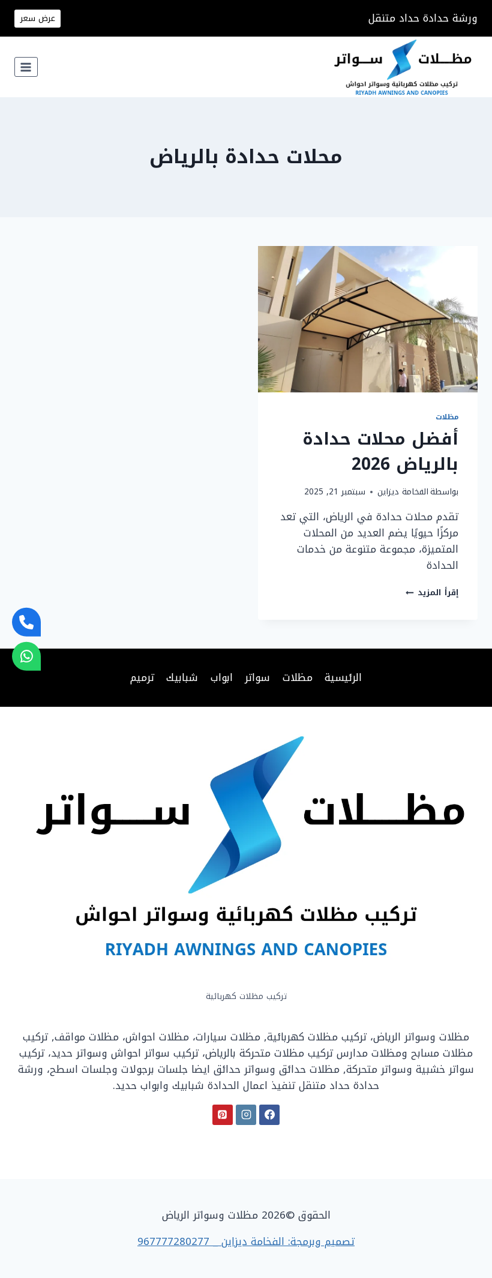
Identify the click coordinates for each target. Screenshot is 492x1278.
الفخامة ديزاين (402, 491)
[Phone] (26, 622)
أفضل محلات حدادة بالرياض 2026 (380, 451)
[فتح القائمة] (26, 67)
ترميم (142, 677)
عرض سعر (37, 18)
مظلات (447, 417)
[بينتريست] (222, 1115)
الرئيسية (343, 677)
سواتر (257, 677)
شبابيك (182, 677)
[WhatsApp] (26, 655)
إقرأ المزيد (432, 592)
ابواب (222, 677)
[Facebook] (269, 1115)
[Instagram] (246, 1115)
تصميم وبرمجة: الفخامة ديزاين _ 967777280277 (246, 1241)
